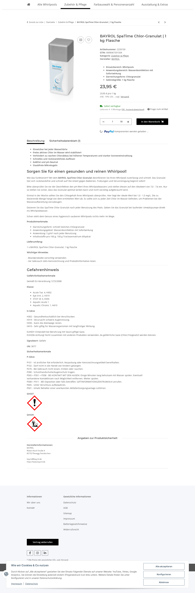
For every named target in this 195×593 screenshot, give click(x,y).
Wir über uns (33, 502)
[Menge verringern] (103, 122)
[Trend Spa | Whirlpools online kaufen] (28, 4)
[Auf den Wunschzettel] (88, 39)
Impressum (16, 583)
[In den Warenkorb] (29, 32)
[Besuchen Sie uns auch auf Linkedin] (45, 553)
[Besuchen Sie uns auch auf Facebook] (30, 553)
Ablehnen (164, 582)
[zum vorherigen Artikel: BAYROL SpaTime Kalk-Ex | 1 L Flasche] (159, 22)
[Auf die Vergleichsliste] (80, 39)
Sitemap (67, 513)
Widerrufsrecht (71, 529)
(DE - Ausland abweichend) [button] (133, 109)
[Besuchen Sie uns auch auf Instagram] (37, 553)
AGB (65, 507)
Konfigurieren (164, 574)
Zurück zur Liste (36, 22)
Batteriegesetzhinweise (75, 524)
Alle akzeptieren (164, 566)
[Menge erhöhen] (128, 122)
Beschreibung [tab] (35, 140)
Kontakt (31, 507)
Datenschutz (31, 583)
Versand (125, 96)
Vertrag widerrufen (43, 542)
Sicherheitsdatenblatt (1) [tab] (64, 140)
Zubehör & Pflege (120, 55)
